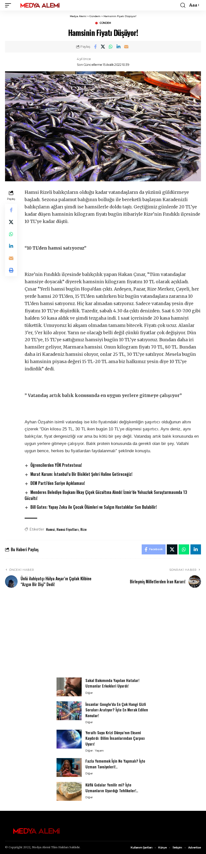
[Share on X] (103, 47)
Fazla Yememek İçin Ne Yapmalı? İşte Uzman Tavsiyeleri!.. (115, 763)
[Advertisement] (103, 635)
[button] (9, 5)
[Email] (126, 47)
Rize (83, 529)
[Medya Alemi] (40, 5)
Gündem (105, 23)
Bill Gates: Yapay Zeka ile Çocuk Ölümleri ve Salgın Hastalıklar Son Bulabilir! (93, 507)
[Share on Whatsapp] (110, 47)
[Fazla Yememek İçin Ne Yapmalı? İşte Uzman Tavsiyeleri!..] (69, 767)
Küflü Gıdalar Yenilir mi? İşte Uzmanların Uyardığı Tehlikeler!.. (111, 787)
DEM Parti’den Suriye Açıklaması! (57, 483)
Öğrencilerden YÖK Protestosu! (56, 465)
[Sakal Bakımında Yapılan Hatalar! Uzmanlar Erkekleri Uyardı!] (69, 686)
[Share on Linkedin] (118, 47)
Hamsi (50, 529)
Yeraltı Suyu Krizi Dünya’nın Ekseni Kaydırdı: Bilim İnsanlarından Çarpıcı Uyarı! (115, 738)
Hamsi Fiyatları (68, 529)
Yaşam (99, 750)
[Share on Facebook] (95, 47)
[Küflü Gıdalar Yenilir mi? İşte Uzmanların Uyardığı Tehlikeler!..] (69, 791)
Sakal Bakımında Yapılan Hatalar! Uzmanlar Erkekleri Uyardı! (112, 683)
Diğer (89, 693)
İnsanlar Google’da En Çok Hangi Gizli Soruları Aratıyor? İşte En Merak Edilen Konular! (116, 709)
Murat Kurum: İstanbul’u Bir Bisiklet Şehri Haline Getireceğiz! (81, 474)
